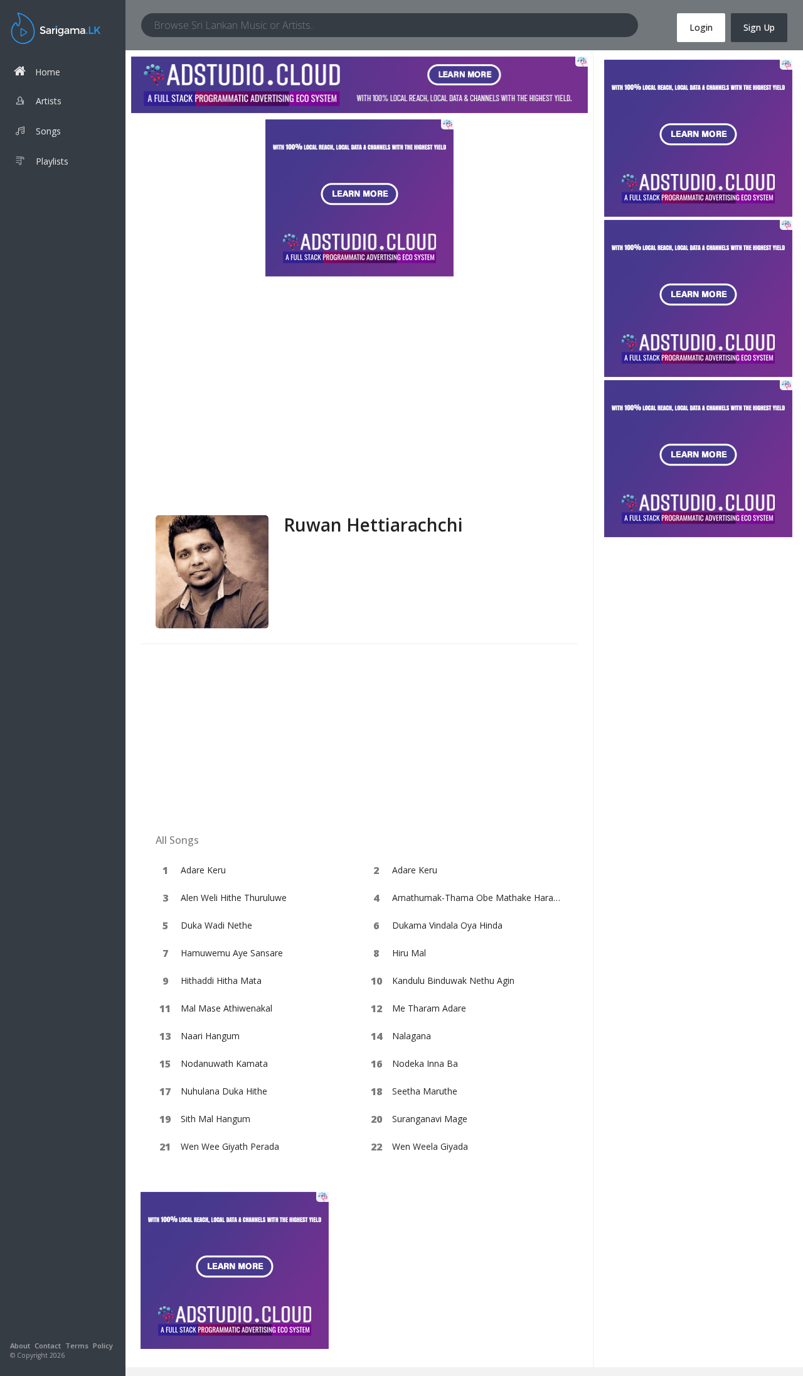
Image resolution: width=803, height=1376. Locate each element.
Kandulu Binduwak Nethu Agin (453, 980)
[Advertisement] (359, 421)
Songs (48, 131)
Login (701, 27)
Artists (48, 101)
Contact (48, 1345)
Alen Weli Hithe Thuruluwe (234, 898)
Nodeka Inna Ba (425, 1063)
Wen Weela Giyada (430, 1146)
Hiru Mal (409, 953)
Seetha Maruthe (424, 1091)
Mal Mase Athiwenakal (226, 1008)
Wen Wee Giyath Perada (230, 1146)
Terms (76, 1345)
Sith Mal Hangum (215, 1119)
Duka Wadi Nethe (216, 925)
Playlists (52, 161)
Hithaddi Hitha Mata (221, 980)
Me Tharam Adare (429, 1008)
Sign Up (759, 27)
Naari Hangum (210, 1036)
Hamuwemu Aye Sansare (232, 953)
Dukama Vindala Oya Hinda (447, 925)
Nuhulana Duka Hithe (224, 1091)
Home (47, 72)
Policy (103, 1345)
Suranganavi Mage (429, 1119)
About (20, 1345)
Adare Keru (203, 870)
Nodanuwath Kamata (224, 1063)
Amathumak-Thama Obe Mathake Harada (477, 898)
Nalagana (411, 1036)
